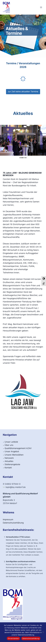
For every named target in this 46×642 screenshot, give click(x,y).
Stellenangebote (12, 464)
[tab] (20, 157)
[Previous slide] (2, 140)
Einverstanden (13, 638)
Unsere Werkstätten (14, 455)
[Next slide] (44, 140)
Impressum (8, 519)
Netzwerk (9, 458)
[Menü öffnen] (41, 7)
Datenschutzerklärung (13, 523)
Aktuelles (9, 461)
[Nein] (43, 632)
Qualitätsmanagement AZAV (18, 448)
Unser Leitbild (11, 442)
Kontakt (8, 467)
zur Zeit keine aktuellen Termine (23, 91)
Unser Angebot (12, 451)
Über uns (9, 445)
